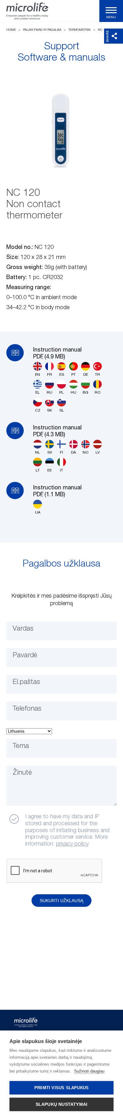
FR (49, 375)
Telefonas (27, 708)
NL (37, 453)
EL (37, 393)
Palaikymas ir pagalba (42, 29)
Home (11, 29)
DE (85, 375)
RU (49, 393)
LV (98, 453)
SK (49, 410)
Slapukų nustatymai (62, 1104)
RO (97, 393)
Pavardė (25, 655)
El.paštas (26, 682)
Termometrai (79, 29)
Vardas (23, 628)
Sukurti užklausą (61, 900)
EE (49, 470)
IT (61, 470)
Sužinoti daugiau (89, 1071)
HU (73, 393)
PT (73, 375)
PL (61, 393)
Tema (21, 746)
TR (97, 375)
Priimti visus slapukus (61, 1087)
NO (85, 453)
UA (37, 512)
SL (61, 410)
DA (73, 453)
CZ (37, 410)
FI (61, 453)
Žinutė (22, 772)
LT (38, 470)
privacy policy (72, 844)
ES (61, 375)
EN (37, 375)
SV (49, 453)
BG (85, 393)
